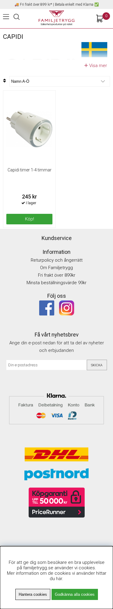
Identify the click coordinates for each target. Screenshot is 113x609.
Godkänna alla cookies (75, 594)
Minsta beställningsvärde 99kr (56, 282)
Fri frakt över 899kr (56, 275)
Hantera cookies (33, 594)
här (59, 578)
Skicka (96, 365)
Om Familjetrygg (56, 267)
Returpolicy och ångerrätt (57, 260)
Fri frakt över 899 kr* (36, 4)
